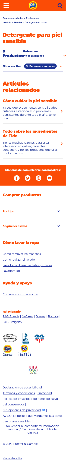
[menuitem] (33, 254)
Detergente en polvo (42, 66)
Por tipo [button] (8, 211)
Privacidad (44, 393)
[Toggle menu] (6, 5)
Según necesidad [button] (15, 226)
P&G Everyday (12, 322)
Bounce (53, 316)
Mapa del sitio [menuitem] (12, 458)
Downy (40, 316)
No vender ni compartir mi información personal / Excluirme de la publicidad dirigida (32, 429)
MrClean (27, 316)
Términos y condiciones (19, 393)
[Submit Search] (59, 5)
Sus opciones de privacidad (22, 410)
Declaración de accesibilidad (22, 387)
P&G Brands (11, 316)
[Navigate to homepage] (33, 5)
